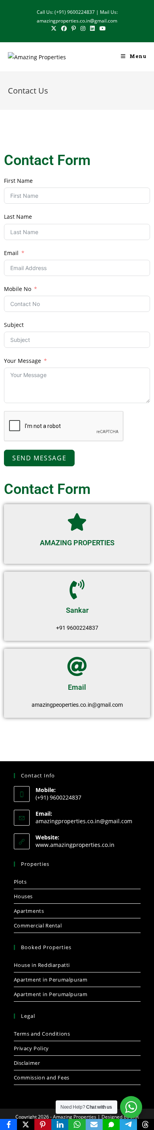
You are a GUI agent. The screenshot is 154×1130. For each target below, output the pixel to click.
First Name (18, 180)
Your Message (22, 360)
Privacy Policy (31, 1048)
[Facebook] (8, 1124)
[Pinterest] (42, 1124)
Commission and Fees (41, 1077)
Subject (14, 324)
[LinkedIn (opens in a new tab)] (92, 28)
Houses (23, 896)
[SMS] (111, 1124)
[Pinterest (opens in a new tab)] (73, 28)
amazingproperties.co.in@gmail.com (84, 821)
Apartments (29, 910)
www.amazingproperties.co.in (75, 844)
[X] (25, 1124)
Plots (20, 881)
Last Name (18, 216)
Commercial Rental (38, 925)
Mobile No (17, 289)
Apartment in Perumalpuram (51, 979)
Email (11, 253)
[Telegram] (128, 1124)
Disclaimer (27, 1062)
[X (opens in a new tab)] (54, 28)
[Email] (94, 1124)
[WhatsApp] (76, 1124)
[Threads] (145, 1124)
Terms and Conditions (42, 1033)
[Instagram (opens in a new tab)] (83, 28)
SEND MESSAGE (39, 458)
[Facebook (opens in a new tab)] (64, 28)
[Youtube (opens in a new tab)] (101, 28)
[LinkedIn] (59, 1124)
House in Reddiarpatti (42, 965)
